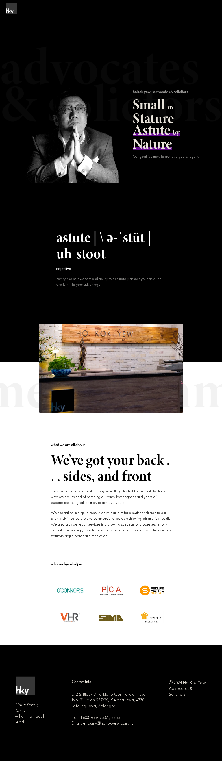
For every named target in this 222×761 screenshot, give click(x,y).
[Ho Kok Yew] (11, 8)
